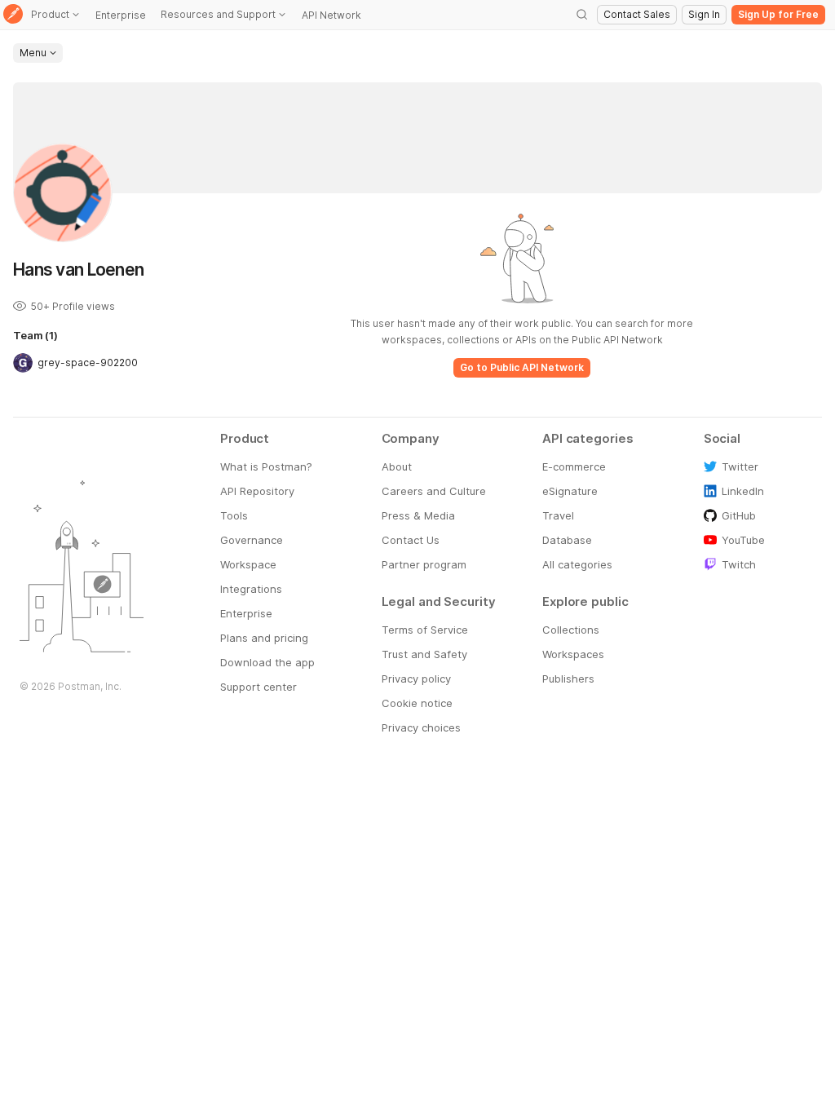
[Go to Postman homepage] (13, 15)
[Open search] (582, 14)
